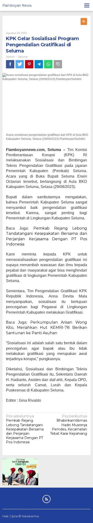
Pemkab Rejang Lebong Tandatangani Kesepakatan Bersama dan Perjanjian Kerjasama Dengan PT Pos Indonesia (25, 429)
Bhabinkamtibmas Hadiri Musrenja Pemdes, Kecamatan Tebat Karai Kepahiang (68, 425)
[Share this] (10, 64)
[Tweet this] (20, 64)
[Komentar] (58, 64)
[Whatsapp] (48, 64)
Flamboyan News (16, 5)
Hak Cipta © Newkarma (20, 516)
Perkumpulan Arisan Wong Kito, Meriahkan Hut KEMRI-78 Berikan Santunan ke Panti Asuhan (46, 327)
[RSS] (84, 21)
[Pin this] (29, 64)
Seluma (23, 56)
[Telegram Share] (39, 64)
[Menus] (87, 5)
